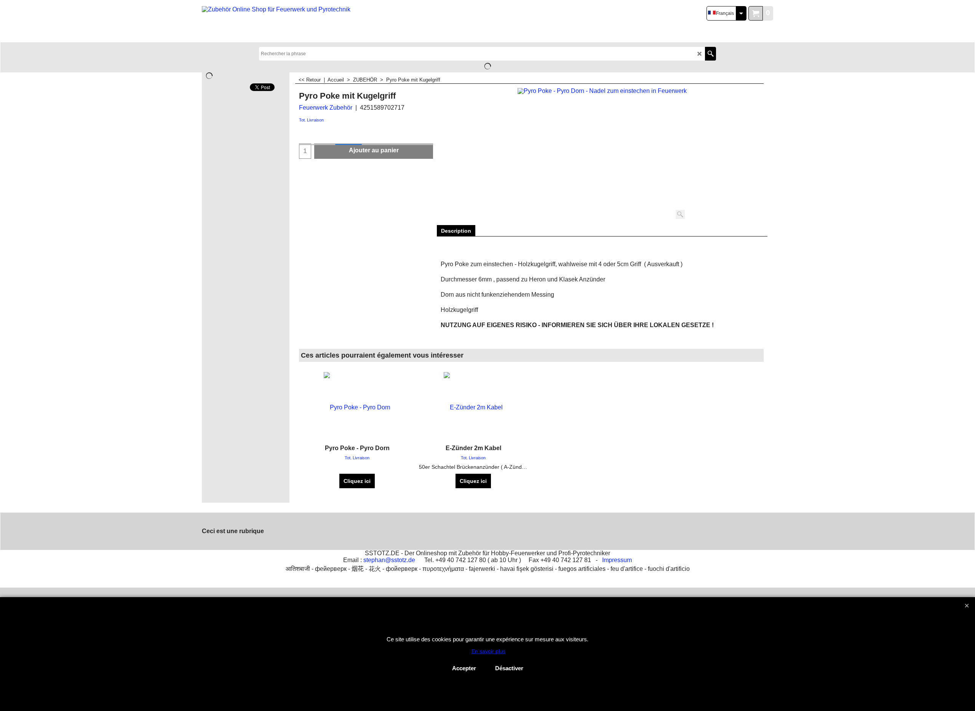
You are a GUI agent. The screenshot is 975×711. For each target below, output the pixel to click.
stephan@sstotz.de (389, 560)
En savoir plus (488, 651)
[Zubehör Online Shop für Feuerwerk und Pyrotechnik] (277, 21)
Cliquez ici (357, 481)
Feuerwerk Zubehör (325, 107)
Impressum (617, 560)
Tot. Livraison (311, 120)
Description (456, 231)
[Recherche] (710, 54)
